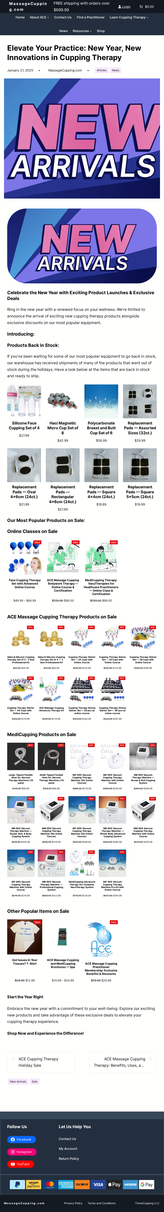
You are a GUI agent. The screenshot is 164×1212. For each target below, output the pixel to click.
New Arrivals (18, 1081)
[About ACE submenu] (48, 17)
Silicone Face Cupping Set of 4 (24, 425)
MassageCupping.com (24, 1203)
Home (20, 17)
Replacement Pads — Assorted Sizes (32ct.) (140, 428)
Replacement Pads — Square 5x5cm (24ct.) (140, 492)
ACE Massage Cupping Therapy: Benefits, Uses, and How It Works (119, 1062)
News (115, 70)
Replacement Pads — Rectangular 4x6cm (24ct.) (62, 494)
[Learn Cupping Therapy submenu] (147, 17)
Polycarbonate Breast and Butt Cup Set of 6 (101, 428)
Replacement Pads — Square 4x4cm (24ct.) (101, 492)
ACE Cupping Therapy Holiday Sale (38, 1062)
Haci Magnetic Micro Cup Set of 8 (62, 428)
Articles (101, 70)
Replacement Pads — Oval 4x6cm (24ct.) (24, 492)
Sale (34, 1081)
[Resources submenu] (91, 31)
